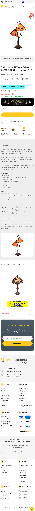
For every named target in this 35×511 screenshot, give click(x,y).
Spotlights (22, 395)
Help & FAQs (5, 472)
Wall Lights (22, 400)
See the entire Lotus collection (13, 86)
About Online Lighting (7, 465)
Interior (3, 388)
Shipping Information (25, 465)
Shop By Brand (5, 398)
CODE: (3, 74)
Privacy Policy (23, 475)
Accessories (5, 400)
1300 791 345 (8, 1)
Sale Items (4, 405)
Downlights (22, 393)
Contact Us (4, 470)
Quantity (4, 108)
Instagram (25, 494)
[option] (17, 291)
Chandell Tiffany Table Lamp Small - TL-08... (14, 308)
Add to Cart (17, 115)
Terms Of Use (23, 470)
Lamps (21, 403)
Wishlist (3, 496)
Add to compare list (12, 78)
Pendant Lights (23, 388)
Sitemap (21, 468)
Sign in (3, 491)
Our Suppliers (5, 468)
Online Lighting (7, 6)
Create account (6, 493)
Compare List (5, 498)
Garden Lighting (6, 421)
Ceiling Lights (23, 391)
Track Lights (22, 398)
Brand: (16, 74)
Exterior (3, 391)
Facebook (24, 491)
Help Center (17, 452)
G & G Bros (22, 74)
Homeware (4, 403)
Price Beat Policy (24, 477)
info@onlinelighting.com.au (14, 371)
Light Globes (5, 395)
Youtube (24, 497)
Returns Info (22, 472)
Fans (2, 393)
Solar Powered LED (7, 426)
